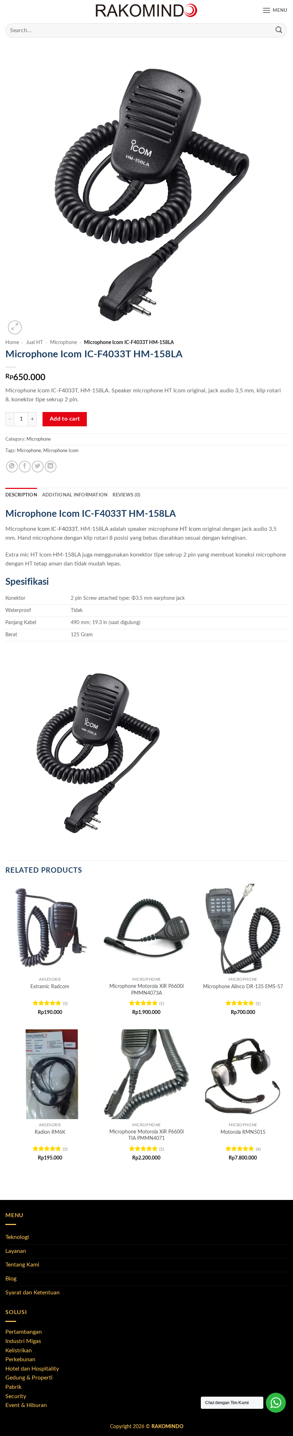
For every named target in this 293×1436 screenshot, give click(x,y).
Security (15, 1396)
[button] (275, 10)
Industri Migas (23, 1341)
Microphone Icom (61, 451)
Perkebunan (20, 1359)
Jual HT (34, 342)
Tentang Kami (22, 1265)
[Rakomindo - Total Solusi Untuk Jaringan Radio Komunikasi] (146, 11)
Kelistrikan (18, 1350)
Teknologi (17, 1237)
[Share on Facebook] (25, 466)
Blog (10, 1278)
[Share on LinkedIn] (50, 466)
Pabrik (13, 1387)
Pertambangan (23, 1332)
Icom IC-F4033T (58, 529)
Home (12, 342)
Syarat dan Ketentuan (32, 1292)
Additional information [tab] (75, 495)
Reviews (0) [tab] (126, 495)
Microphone (63, 342)
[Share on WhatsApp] (12, 466)
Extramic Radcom (49, 986)
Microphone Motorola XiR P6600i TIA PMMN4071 (146, 1135)
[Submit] (279, 30)
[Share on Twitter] (38, 466)
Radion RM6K (50, 1132)
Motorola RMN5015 (242, 1132)
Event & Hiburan (26, 1405)
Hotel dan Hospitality (32, 1369)
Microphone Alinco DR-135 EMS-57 (243, 986)
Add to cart (65, 419)
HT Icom (190, 529)
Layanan (15, 1251)
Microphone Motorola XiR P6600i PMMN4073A (146, 990)
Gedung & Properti (29, 1378)
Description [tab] (21, 495)
